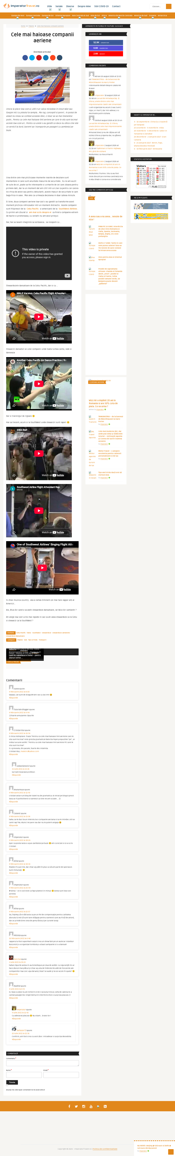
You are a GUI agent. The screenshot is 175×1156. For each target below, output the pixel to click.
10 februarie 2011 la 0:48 (19, 938)
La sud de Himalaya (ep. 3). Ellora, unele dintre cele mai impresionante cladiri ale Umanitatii (105, 101)
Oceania (152, 15)
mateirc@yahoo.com (30, 751)
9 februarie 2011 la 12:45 (19, 792)
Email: (46, 1070)
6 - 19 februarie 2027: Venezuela (148, 149)
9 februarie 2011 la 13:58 (19, 816)
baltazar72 (21, 1030)
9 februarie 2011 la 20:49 (19, 888)
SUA (25, 640)
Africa (104, 15)
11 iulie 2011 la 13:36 (20, 769)
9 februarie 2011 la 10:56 (19, 733)
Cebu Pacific (33, 209)
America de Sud (140, 15)
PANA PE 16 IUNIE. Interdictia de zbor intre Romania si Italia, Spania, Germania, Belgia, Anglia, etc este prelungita (110, 231)
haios (29, 633)
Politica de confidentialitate (105, 1149)
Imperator (24, 650)
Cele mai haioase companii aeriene (50, 26)
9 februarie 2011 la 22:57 (19, 911)
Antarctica (162, 15)
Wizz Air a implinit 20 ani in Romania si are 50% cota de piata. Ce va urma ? (105, 167)
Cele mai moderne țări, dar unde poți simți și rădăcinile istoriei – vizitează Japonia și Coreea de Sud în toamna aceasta (110, 436)
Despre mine (84, 6)
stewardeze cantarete (61, 633)
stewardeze (46, 633)
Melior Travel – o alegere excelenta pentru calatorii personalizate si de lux (109, 453)
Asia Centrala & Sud (80, 15)
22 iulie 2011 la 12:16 (20, 1033)
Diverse (70, 6)
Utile (49, 6)
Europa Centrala (33, 15)
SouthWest (36, 633)
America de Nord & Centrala (120, 15)
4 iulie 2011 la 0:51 (17, 989)
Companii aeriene (97, 382)
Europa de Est (48, 15)
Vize (91, 198)
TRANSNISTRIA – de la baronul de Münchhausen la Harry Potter (110, 419)
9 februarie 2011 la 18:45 (19, 864)
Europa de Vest (17, 15)
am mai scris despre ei (40, 212)
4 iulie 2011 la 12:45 (20, 1012)
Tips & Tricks (32, 640)
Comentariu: (11, 1058)
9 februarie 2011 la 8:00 (19, 692)
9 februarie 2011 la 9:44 (19, 712)
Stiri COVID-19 (101, 6)
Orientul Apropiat (62, 15)
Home (23, 26)
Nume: (9, 1070)
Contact (116, 6)
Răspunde (13, 698)
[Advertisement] (42, 152)
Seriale (59, 6)
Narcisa (17, 959)
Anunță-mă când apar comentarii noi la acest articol (25, 1090)
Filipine (31, 26)
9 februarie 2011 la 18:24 (19, 840)
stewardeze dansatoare (15, 636)
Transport (42, 640)
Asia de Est (95, 15)
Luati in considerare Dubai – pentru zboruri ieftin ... (25, 656)
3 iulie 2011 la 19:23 (17, 962)
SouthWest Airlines (68, 209)
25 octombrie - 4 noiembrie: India (149, 128)
